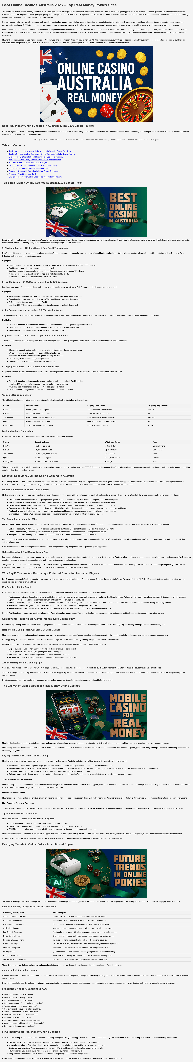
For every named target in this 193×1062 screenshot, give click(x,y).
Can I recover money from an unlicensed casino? (23, 1003)
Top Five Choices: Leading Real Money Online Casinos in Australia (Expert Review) (42, 154)
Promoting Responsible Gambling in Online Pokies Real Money (34, 171)
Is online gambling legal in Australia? (18, 1000)
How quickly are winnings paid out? (18, 1017)
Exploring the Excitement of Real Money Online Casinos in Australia (36, 157)
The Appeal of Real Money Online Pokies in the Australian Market (35, 160)
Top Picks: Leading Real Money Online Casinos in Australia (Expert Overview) (40, 151)
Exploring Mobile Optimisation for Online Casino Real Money (33, 165)
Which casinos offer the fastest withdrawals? (21, 1012)
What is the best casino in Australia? (18, 995)
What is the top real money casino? (18, 997)
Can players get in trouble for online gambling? (22, 1009)
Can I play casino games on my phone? (19, 1026)
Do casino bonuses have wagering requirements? (23, 1020)
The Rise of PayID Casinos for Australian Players (28, 163)
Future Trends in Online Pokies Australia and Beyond (30, 168)
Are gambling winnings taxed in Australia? (20, 1006)
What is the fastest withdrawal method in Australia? (24, 1023)
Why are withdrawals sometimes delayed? (21, 1015)
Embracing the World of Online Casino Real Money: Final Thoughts (35, 177)
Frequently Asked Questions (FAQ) (22, 174)
